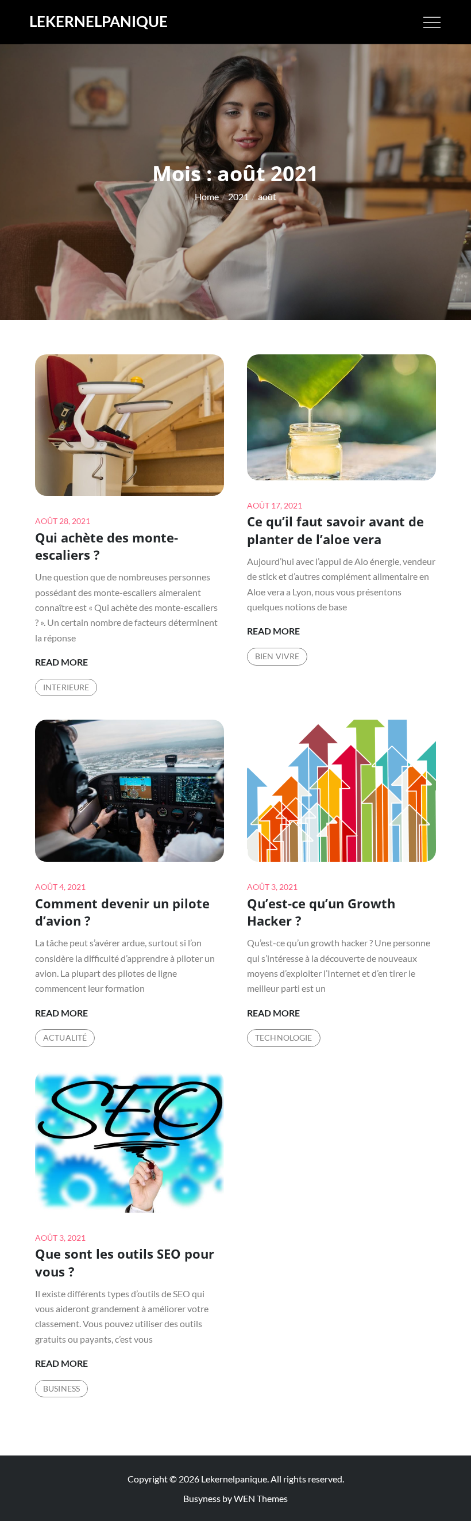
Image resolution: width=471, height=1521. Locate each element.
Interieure (66, 687)
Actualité (65, 1037)
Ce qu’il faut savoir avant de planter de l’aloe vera (335, 530)
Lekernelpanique (98, 21)
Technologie (283, 1037)
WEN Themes (261, 1498)
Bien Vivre (277, 656)
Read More (61, 663)
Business (61, 1388)
